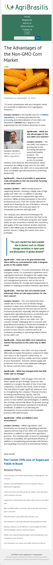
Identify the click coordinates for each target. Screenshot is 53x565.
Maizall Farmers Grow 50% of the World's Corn (21, 517)
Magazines (27, 20)
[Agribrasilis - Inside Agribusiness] (26, 7)
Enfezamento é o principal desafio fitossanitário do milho (25, 521)
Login (27, 33)
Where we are (27, 26)
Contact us (27, 29)
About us (27, 23)
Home (27, 16)
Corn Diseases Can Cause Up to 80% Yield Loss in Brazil (24, 543)
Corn (6, 67)
